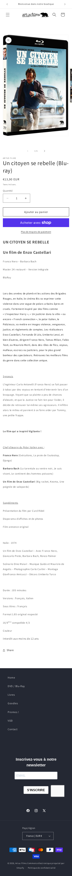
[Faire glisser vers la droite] (44, 151)
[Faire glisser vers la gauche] (27, 151)
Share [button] (10, 650)
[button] (7, 14)
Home (11, 677)
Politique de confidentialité (42, 867)
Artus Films (21, 863)
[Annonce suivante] (65, 4)
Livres (11, 694)
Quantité (7, 190)
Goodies (13, 703)
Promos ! (13, 712)
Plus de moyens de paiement (36, 231)
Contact (12, 729)
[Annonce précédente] (7, 4)
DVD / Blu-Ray (16, 686)
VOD (10, 720)
